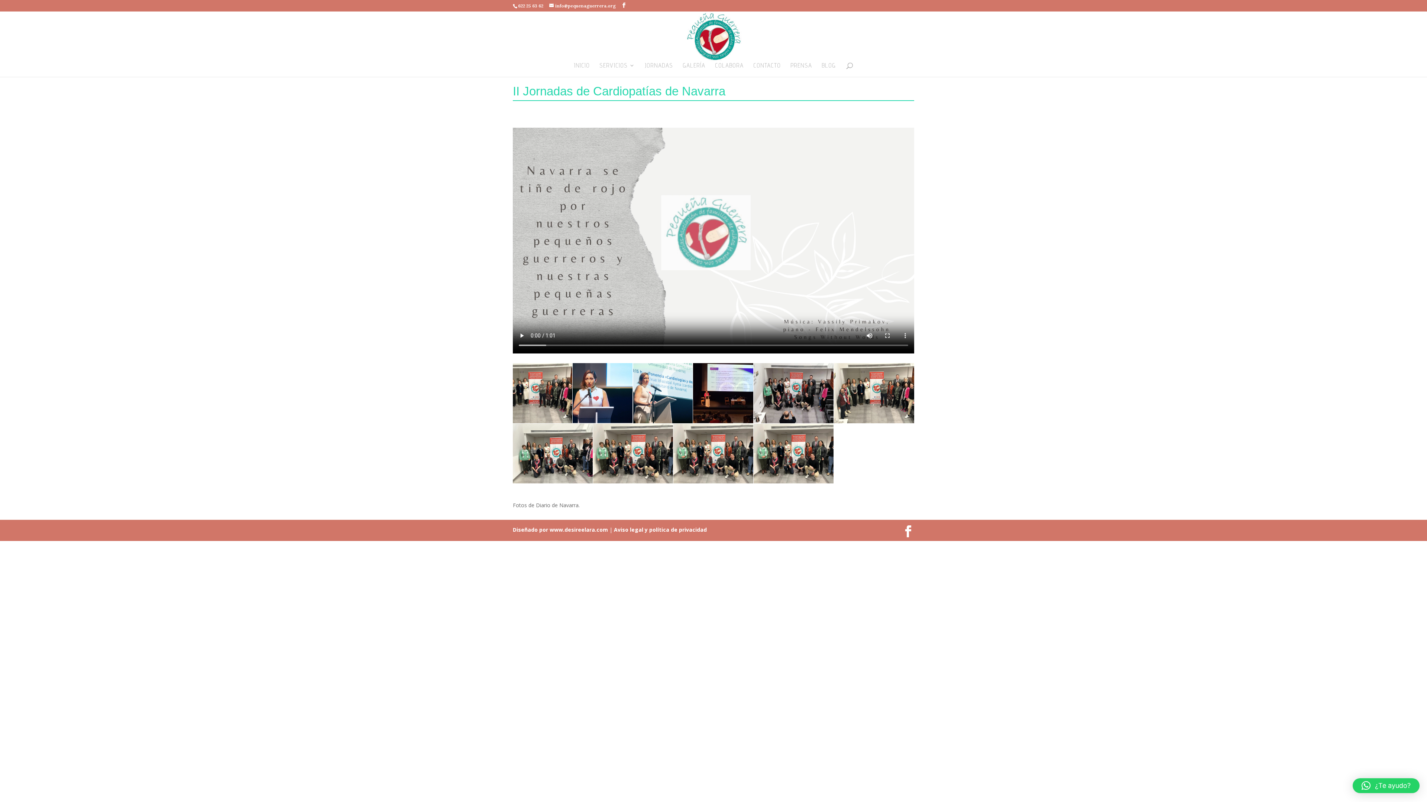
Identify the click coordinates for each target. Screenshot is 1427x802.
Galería (694, 66)
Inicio (582, 66)
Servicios (613, 66)
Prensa (801, 66)
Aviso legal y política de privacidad (659, 529)
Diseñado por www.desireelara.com (560, 529)
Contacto (767, 66)
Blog (829, 66)
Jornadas (659, 66)
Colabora (729, 66)
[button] (1386, 785)
